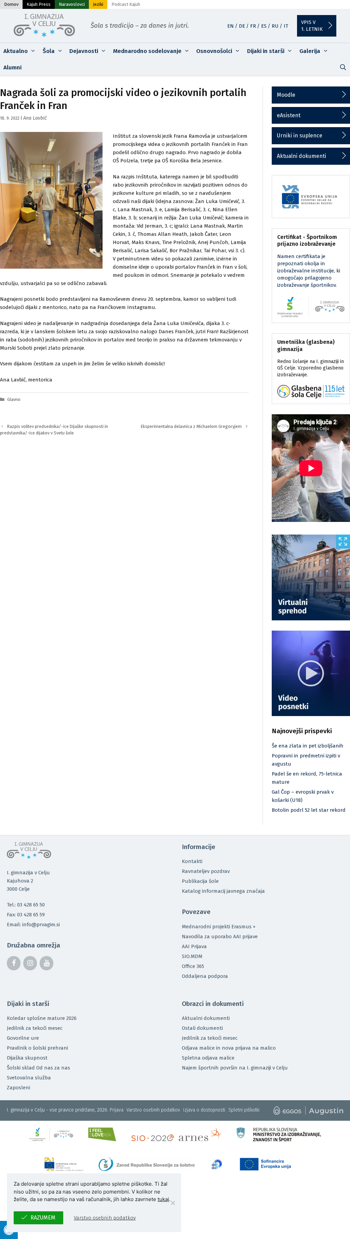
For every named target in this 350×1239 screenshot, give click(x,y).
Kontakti (192, 861)
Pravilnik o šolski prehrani (37, 1048)
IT (286, 26)
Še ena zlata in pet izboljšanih (308, 746)
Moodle (286, 95)
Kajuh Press (39, 4)
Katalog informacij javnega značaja (223, 891)
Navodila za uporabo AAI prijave (220, 936)
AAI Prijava (194, 946)
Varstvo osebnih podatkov (153, 1110)
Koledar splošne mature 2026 (42, 1018)
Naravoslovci (72, 4)
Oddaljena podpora (205, 976)
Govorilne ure (23, 1038)
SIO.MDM (192, 956)
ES (264, 26)
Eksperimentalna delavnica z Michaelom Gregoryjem (191, 426)
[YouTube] (46, 963)
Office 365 (193, 966)
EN (230, 26)
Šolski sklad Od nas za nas (38, 1068)
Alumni (12, 67)
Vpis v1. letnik (312, 25)
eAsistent (288, 115)
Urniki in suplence (299, 135)
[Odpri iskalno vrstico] (343, 67)
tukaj (163, 1199)
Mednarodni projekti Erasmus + (219, 927)
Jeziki (98, 4)
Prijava (116, 1110)
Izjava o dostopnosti (204, 1110)
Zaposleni (18, 1088)
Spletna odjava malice (208, 1058)
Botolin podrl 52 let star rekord (309, 810)
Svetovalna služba (29, 1078)
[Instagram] (30, 963)
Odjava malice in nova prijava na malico (229, 1048)
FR (253, 26)
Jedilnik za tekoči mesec (35, 1028)
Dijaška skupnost (27, 1058)
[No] (172, 1202)
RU (275, 26)
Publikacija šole (200, 881)
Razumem (42, 1217)
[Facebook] (14, 963)
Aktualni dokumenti (301, 156)
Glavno (14, 399)
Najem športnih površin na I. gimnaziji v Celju (235, 1068)
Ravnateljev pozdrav (206, 871)
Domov (11, 4)
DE (242, 26)
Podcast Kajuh (125, 4)
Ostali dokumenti (202, 1028)
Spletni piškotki (243, 1110)
